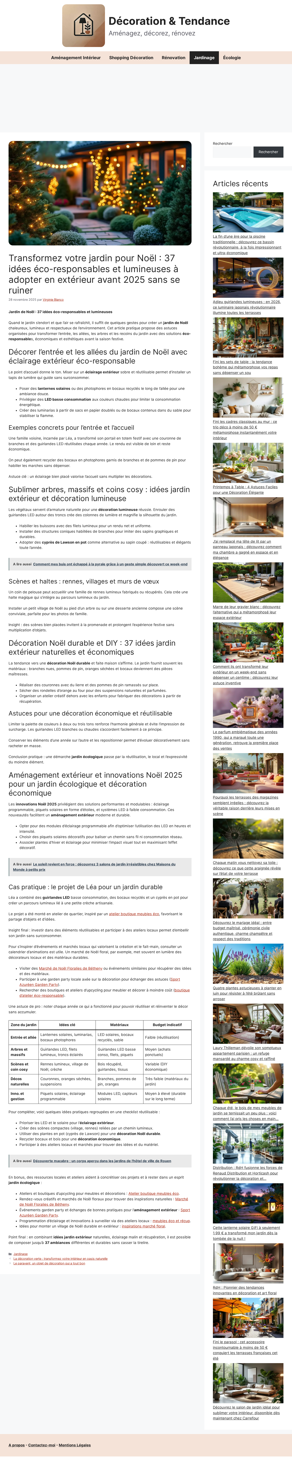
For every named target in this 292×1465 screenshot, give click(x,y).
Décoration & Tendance (169, 21)
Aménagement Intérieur (76, 57)
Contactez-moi (41, 1445)
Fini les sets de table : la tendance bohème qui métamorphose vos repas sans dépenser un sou (245, 367)
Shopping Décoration (131, 57)
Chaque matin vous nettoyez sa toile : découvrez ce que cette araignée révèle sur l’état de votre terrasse (247, 868)
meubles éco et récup (171, 1221)
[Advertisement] (146, 96)
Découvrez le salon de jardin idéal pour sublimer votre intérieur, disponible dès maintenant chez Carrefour (246, 1412)
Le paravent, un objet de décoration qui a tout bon (49, 1263)
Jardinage (204, 57)
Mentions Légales (75, 1445)
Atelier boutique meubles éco (153, 1193)
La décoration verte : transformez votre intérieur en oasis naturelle (60, 1258)
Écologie (232, 57)
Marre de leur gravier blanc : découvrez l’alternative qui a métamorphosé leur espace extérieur (246, 612)
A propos (17, 1445)
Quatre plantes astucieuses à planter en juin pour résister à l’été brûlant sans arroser (247, 993)
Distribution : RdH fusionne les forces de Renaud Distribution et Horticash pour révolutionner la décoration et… (247, 1173)
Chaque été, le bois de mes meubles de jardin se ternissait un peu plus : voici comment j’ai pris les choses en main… (247, 1113)
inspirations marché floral (143, 1226)
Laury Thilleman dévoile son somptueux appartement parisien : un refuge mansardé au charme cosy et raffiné (247, 1053)
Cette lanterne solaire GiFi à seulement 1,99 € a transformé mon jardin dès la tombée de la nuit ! (246, 1233)
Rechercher (222, 143)
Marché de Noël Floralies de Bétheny (70, 968)
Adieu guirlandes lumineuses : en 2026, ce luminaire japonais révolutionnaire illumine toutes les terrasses (247, 307)
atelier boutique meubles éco (134, 914)
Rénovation (173, 57)
